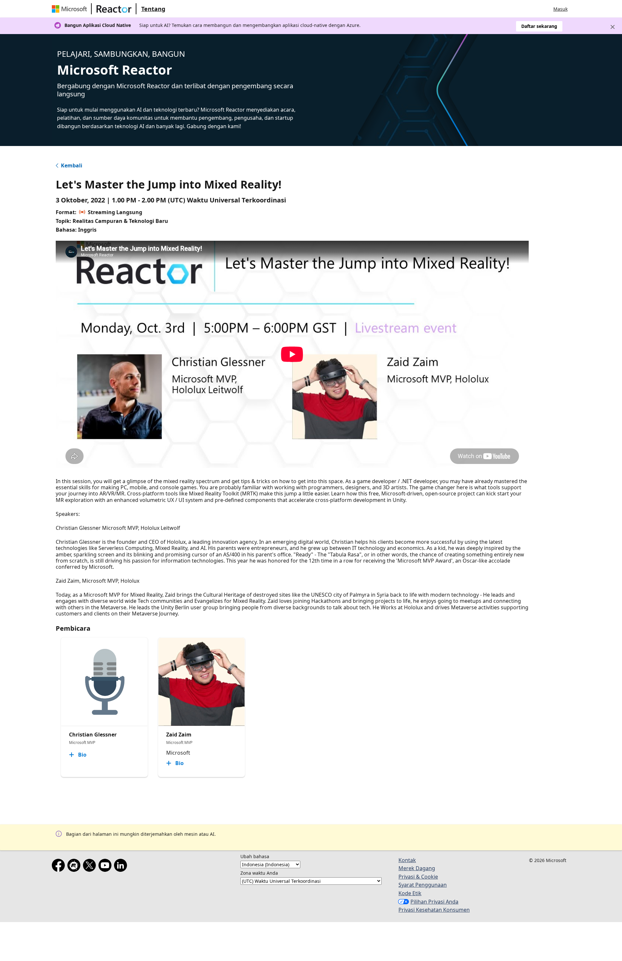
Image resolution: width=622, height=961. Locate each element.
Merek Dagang (416, 868)
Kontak (407, 860)
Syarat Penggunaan (422, 884)
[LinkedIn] (122, 866)
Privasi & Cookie (418, 876)
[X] (90, 866)
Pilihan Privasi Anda (434, 901)
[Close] (612, 27)
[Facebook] (59, 866)
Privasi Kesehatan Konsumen (434, 909)
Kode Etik (409, 893)
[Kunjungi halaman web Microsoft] (70, 9)
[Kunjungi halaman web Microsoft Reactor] (114, 9)
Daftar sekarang (539, 26)
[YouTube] (106, 866)
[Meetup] (75, 866)
